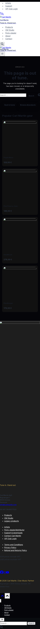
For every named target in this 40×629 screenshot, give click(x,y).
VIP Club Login (11, 9)
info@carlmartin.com (8, 505)
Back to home (9, 105)
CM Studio (9, 30)
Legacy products (11, 521)
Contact (8, 39)
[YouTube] (7, 573)
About (7, 36)
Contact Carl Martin (12, 536)
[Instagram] (4, 573)
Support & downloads (13, 533)
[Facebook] (1, 573)
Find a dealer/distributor (14, 530)
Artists (8, 3)
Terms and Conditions (13, 545)
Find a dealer (10, 33)
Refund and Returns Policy (15, 550)
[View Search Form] (2, 44)
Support (8, 6)
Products (9, 27)
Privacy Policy (10, 548)
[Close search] (2, 619)
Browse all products (28, 105)
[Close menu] (0, 600)
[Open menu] (2, 54)
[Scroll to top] (2, 596)
